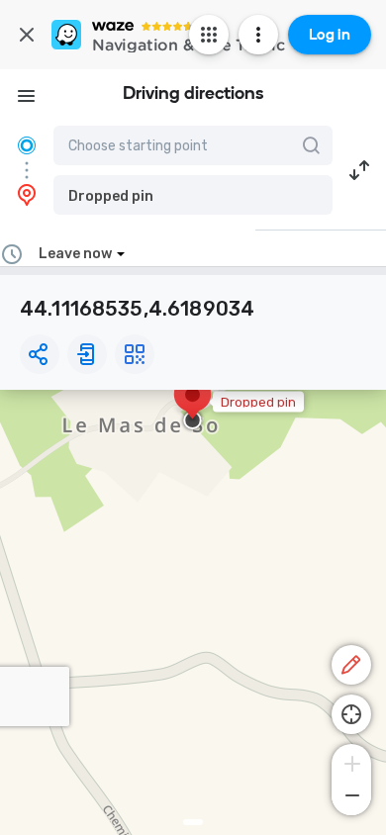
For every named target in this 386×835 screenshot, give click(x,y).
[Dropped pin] (192, 404)
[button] (193, 195)
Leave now (75, 253)
